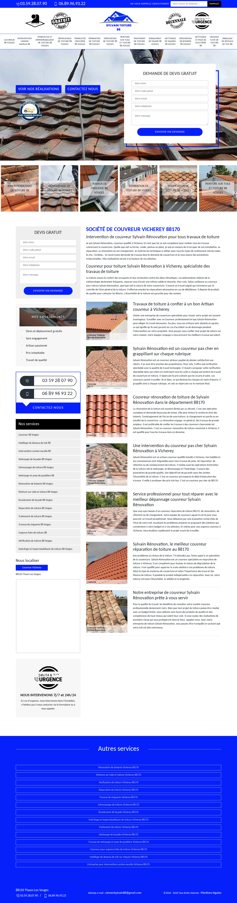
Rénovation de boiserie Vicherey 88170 (118, 767)
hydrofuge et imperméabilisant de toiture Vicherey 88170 (118, 819)
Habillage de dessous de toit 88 (227, 41)
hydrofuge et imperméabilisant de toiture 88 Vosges (45, 41)
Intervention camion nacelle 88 (25, 41)
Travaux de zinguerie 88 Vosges (80, 41)
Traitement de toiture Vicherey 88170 (118, 827)
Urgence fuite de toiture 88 (214, 41)
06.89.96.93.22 (71, 4)
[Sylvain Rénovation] (118, 21)
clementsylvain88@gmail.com (123, 893)
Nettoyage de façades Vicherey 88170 (118, 834)
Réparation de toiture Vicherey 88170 (118, 790)
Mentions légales (211, 893)
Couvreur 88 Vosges (9, 41)
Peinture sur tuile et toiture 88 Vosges (125, 41)
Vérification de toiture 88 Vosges (110, 41)
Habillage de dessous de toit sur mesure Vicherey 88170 (118, 857)
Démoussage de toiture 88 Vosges (65, 41)
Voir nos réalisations (38, 89)
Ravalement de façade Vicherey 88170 (118, 812)
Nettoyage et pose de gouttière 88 (200, 41)
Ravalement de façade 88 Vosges (155, 41)
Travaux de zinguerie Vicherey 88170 (118, 797)
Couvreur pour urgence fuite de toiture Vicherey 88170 (118, 849)
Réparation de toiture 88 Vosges (94, 41)
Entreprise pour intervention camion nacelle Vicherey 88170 (118, 864)
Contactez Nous (83, 89)
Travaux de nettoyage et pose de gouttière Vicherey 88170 (118, 842)
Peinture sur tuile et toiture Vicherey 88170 (118, 775)
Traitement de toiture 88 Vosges (139, 41)
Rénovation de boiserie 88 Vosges (185, 41)
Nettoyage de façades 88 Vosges (170, 41)
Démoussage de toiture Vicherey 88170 (118, 804)
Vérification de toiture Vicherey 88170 (118, 782)
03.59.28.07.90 (33, 4)
